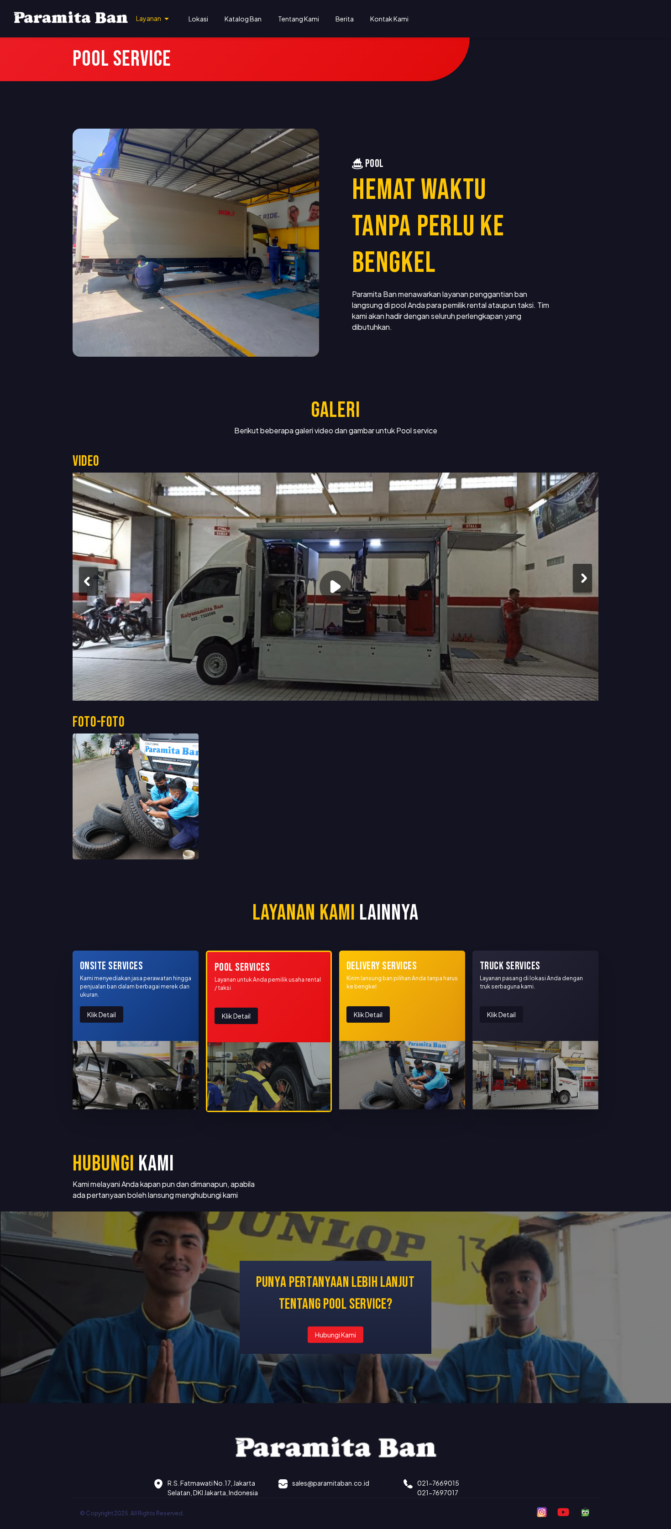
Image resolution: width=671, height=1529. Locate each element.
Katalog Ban (243, 19)
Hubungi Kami (335, 1335)
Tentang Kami (298, 19)
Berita (345, 19)
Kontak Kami (389, 19)
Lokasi (198, 19)
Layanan (148, 18)
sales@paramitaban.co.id (330, 1483)
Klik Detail (101, 1014)
